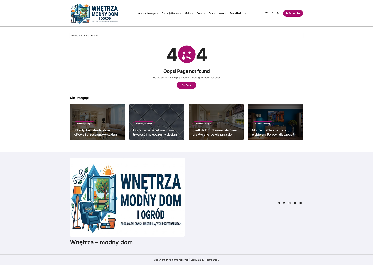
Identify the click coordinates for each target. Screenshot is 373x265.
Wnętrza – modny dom (101, 242)
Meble (188, 13)
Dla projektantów (170, 13)
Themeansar (211, 259)
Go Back (186, 85)
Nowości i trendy (262, 123)
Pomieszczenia (217, 13)
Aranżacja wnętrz (147, 13)
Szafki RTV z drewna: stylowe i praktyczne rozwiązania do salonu (214, 134)
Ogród (200, 13)
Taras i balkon (237, 13)
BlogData (196, 259)
